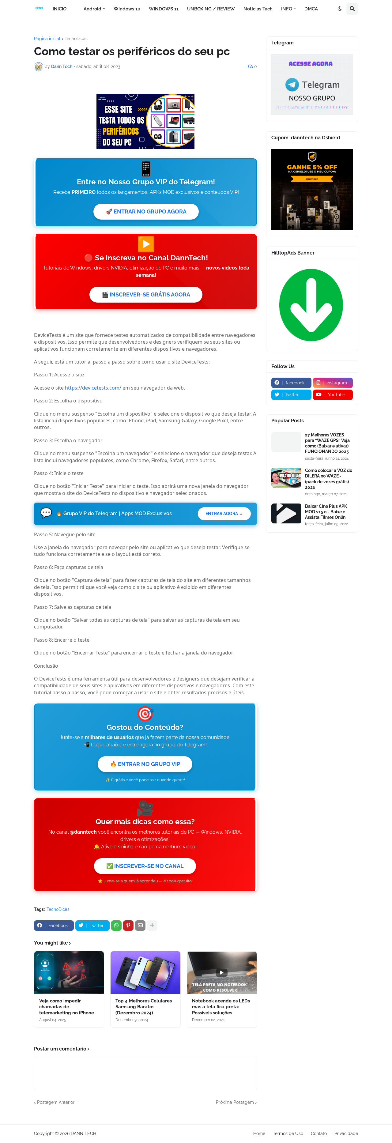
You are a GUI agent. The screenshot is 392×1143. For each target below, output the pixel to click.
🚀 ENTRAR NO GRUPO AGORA (146, 211)
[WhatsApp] (116, 925)
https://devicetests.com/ (93, 387)
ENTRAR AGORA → (224, 513)
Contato (319, 1133)
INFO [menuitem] (286, 9)
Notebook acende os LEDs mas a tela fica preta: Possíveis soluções (221, 1007)
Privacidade (346, 1133)
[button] (339, 9)
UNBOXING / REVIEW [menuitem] (211, 9)
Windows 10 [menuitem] (127, 9)
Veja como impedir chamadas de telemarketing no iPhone (66, 1007)
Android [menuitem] (92, 9)
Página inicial (47, 38)
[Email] (140, 925)
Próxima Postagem (235, 1102)
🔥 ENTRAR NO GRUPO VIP (145, 764)
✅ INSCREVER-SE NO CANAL (145, 866)
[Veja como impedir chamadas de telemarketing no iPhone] (69, 972)
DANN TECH (83, 1133)
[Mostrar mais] (152, 925)
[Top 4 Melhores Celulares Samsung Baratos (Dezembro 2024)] (145, 972)
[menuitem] (75, 9)
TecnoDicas (76, 38)
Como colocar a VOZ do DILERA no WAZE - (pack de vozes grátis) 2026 (328, 479)
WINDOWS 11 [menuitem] (164, 9)
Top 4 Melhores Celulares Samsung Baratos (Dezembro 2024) (143, 1007)
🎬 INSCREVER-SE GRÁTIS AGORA (146, 294)
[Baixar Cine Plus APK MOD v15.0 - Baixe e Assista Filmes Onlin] (286, 513)
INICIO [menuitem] (59, 9)
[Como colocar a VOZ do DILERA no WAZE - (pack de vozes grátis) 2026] (286, 478)
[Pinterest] (128, 925)
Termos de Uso (288, 1133)
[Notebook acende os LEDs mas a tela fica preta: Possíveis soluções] (222, 972)
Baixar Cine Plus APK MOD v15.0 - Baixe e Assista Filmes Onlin (326, 512)
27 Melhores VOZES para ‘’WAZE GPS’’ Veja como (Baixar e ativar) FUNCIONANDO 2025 (327, 443)
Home (259, 1133)
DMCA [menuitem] (311, 9)
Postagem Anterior (55, 1102)
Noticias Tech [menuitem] (258, 9)
